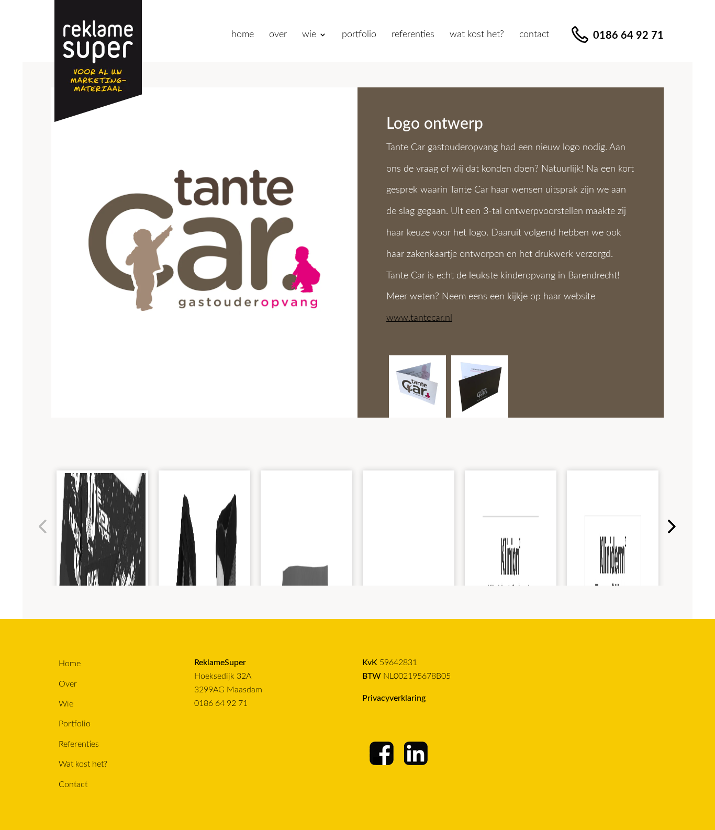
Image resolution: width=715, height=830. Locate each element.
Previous (42, 525)
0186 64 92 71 (221, 703)
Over (278, 34)
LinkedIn (416, 753)
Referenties (413, 34)
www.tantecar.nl (419, 318)
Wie (66, 704)
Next (670, 525)
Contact (534, 34)
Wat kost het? (477, 34)
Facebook (382, 753)
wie (309, 34)
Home (242, 34)
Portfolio (359, 34)
